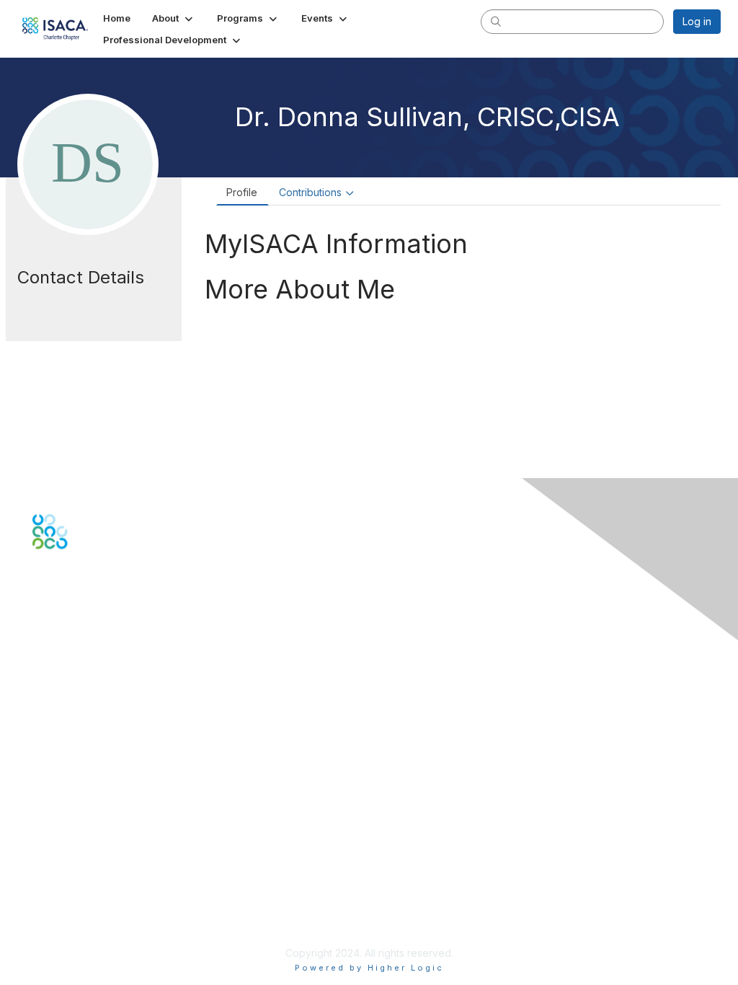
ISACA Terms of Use (80, 896)
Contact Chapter (71, 677)
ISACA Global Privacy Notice (99, 910)
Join (42, 754)
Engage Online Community (96, 620)
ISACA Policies (66, 881)
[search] (496, 20)
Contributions (310, 192)
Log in (697, 21)
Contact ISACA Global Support (105, 698)
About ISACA (62, 853)
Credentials (59, 783)
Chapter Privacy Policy (86, 931)
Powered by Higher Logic (369, 968)
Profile (241, 192)
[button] (173, 18)
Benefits (51, 769)
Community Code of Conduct (101, 868)
